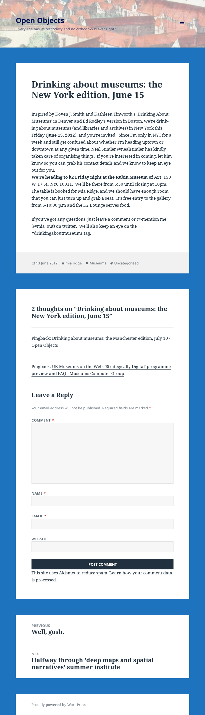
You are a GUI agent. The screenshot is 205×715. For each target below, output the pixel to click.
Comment (43, 420)
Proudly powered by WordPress (59, 704)
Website (40, 538)
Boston (135, 121)
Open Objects (40, 20)
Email (39, 516)
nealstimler (132, 149)
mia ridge (74, 263)
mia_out (45, 226)
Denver (65, 121)
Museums (98, 263)
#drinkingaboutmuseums (57, 233)
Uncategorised (126, 263)
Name (39, 493)
